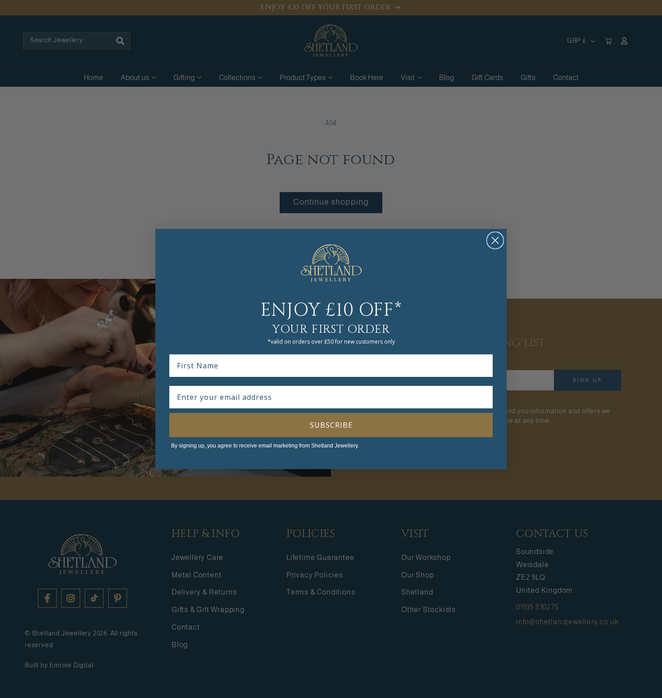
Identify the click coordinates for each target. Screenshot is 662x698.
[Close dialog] (495, 240)
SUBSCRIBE (331, 425)
